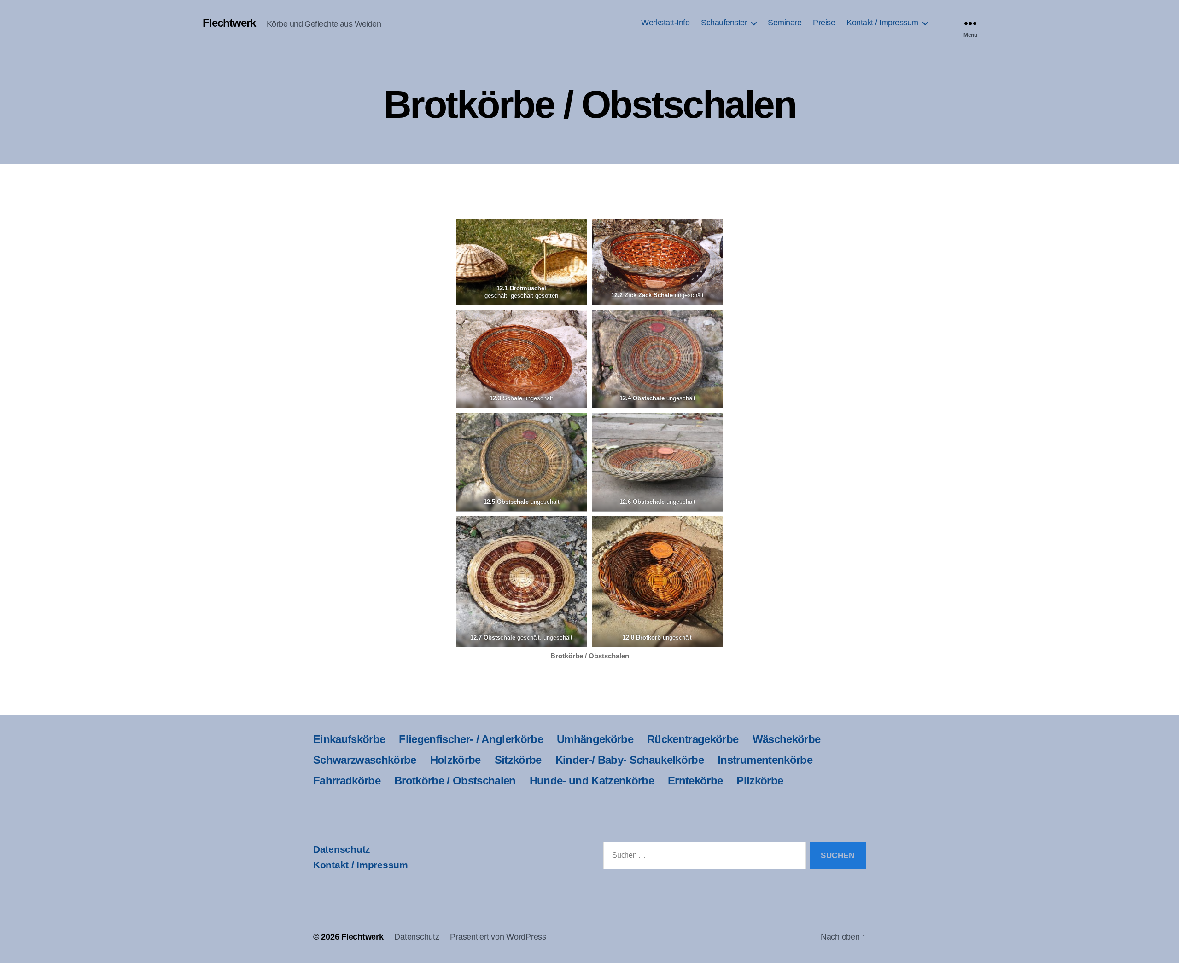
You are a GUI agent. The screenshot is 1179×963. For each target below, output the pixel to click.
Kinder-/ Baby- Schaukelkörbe (629, 760)
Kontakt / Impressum (882, 22)
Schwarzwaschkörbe (364, 760)
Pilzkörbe (759, 780)
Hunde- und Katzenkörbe (592, 780)
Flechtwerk (229, 23)
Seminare (784, 22)
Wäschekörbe (787, 739)
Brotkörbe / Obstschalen (455, 780)
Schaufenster (724, 22)
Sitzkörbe (518, 760)
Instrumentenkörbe (765, 760)
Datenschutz (341, 849)
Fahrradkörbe (346, 780)
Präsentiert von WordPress (498, 936)
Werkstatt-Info (665, 22)
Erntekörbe (695, 780)
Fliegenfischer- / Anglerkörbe (471, 739)
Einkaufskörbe (349, 739)
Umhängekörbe (595, 739)
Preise (824, 22)
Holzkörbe (455, 760)
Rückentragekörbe (692, 739)
